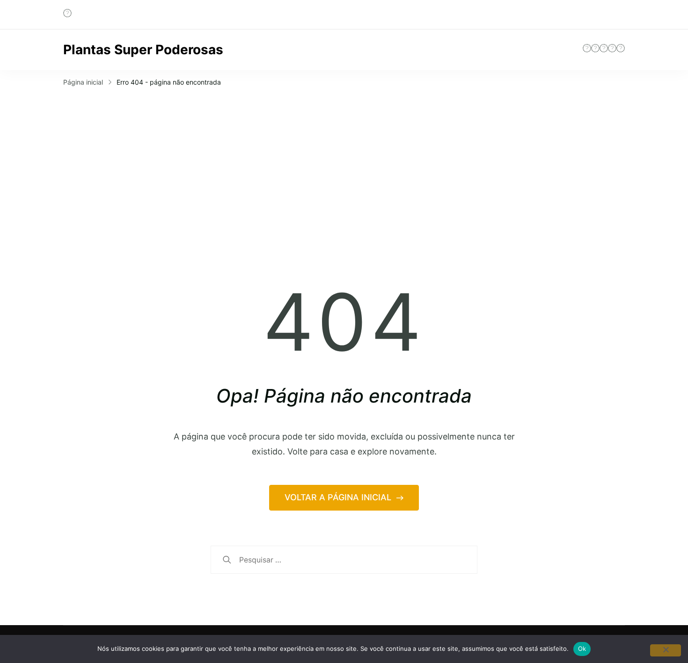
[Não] (665, 650)
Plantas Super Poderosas (143, 50)
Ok (582, 648)
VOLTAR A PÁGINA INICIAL (339, 497)
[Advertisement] (344, 159)
